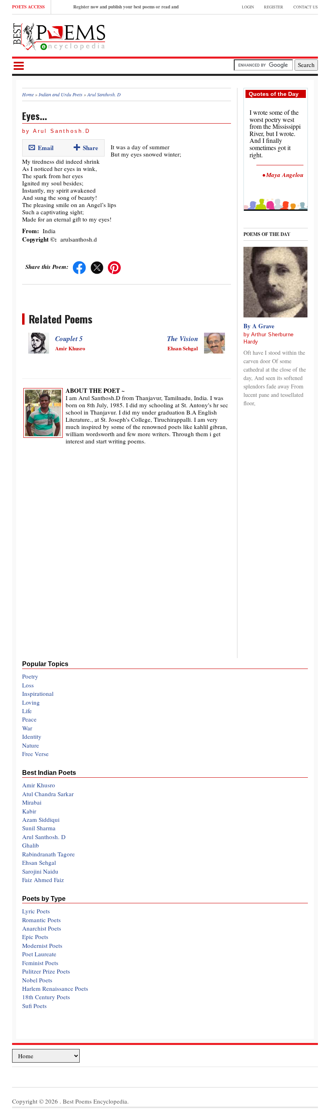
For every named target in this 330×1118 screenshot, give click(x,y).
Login (248, 7)
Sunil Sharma (39, 828)
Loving (31, 702)
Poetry (30, 676)
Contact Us (305, 7)
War (27, 728)
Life (27, 711)
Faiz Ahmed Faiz (43, 880)
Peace (29, 719)
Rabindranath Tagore (48, 854)
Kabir (29, 811)
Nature (30, 745)
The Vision (182, 339)
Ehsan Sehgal (39, 862)
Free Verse (35, 754)
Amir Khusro (38, 785)
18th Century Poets (46, 997)
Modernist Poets (42, 945)
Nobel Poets (37, 980)
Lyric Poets (36, 911)
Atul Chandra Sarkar (48, 794)
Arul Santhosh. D (44, 837)
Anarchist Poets (41, 928)
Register (273, 7)
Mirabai (31, 802)
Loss (28, 685)
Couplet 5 (69, 339)
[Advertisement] (224, 34)
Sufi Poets (34, 1006)
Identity (31, 736)
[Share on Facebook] (79, 266)
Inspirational (38, 693)
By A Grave (258, 325)
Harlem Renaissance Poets (55, 988)
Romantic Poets (41, 920)
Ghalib (30, 845)
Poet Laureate (39, 954)
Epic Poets (35, 937)
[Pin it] (114, 266)
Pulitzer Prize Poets (46, 971)
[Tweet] (97, 266)
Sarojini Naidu (40, 871)
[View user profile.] (43, 412)
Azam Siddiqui (41, 819)
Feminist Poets (40, 963)
